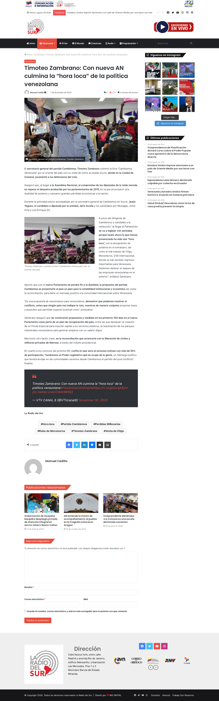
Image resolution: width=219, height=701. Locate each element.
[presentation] (150, 668)
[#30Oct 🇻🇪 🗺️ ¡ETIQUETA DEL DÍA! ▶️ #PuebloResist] (170, 87)
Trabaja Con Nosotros (183, 695)
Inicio (32, 43)
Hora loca (48, 424)
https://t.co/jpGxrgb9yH (110, 388)
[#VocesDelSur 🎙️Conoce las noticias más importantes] (152, 70)
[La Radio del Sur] (35, 27)
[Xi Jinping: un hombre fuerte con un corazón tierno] (170, 70)
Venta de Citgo (114, 431)
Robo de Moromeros (52, 431)
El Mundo (79, 43)
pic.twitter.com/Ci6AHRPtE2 (52, 392)
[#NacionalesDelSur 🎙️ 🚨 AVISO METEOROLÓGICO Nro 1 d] (152, 104)
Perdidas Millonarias (107, 424)
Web (85, 599)
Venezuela (47, 43)
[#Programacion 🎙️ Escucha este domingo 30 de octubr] (187, 87)
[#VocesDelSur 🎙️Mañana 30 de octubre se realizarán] (170, 104)
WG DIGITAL (115, 695)
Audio (110, 43)
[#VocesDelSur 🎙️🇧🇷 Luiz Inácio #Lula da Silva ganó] (187, 70)
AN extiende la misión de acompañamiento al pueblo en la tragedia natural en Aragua (80, 520)
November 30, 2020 (93, 400)
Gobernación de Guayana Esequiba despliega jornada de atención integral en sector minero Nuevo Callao (40, 520)
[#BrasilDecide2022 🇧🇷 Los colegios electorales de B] (152, 87)
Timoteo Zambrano (85, 431)
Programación (129, 43)
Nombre (29, 587)
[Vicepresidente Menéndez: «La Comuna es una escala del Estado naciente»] (120, 503)
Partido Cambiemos (74, 424)
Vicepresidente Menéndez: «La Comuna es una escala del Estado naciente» (119, 519)
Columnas (96, 43)
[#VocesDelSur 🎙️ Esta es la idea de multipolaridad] (187, 104)
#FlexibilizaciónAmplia (76, 388)
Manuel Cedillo (37, 92)
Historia (166, 695)
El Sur (65, 43)
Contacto (155, 695)
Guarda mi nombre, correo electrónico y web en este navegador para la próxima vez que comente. (77, 611)
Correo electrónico (34, 599)
